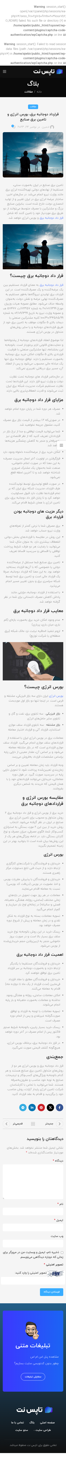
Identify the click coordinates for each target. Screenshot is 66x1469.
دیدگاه (58, 1161)
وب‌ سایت (57, 1236)
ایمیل (58, 1220)
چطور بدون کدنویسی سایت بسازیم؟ (36, 1363)
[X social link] (50, 1107)
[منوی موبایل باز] (4, 71)
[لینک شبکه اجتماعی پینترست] (41, 1107)
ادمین (45, 127)
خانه (39, 92)
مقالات (28, 92)
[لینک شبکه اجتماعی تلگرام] (23, 1107)
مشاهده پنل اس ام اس (44, 1357)
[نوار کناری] (61, 445)
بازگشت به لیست (33, 1124)
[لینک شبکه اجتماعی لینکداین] (32, 1107)
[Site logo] (46, 71)
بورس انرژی (55, 696)
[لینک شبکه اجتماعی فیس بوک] (59, 1107)
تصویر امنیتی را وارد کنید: (31, 1273)
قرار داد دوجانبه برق (51, 218)
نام (60, 1204)
